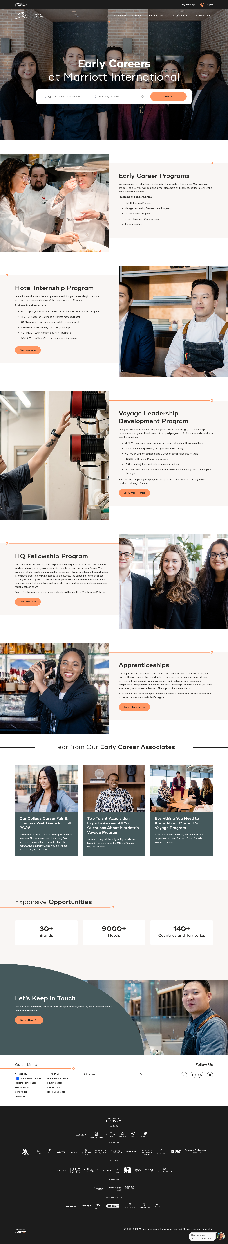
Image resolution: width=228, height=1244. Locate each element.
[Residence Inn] (71, 1206)
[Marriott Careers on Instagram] (201, 1075)
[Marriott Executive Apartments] (158, 1206)
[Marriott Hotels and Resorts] (26, 1153)
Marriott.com (53, 1087)
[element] (98, 1207)
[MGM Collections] (176, 1152)
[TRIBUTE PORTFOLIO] (116, 1151)
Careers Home (118, 15)
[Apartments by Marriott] (130, 1207)
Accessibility (21, 1074)
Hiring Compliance (56, 1092)
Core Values (21, 1092)
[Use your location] (143, 96)
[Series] (129, 1189)
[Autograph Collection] (100, 1152)
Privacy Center (54, 1083)
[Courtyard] (61, 1170)
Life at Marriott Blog (57, 1078)
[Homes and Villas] (144, 1207)
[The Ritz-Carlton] (96, 1135)
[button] (114, 1074)
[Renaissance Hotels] (86, 1152)
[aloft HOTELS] (138, 1170)
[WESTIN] (61, 1151)
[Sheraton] (38, 1152)
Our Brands (136, 15)
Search (168, 96)
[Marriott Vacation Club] (147, 1153)
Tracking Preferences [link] (25, 1083)
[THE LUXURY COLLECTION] (110, 1135)
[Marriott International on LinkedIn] (184, 1075)
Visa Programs (22, 1087)
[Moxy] (149, 1170)
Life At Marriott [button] (179, 15)
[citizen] (127, 1172)
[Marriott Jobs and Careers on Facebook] (193, 1075)
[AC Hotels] (117, 1171)
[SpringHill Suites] (91, 1171)
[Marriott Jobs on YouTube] (210, 1075)
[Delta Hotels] (50, 1152)
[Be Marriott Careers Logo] (30, 15)
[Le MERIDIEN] (73, 1151)
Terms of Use (54, 1074)
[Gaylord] (161, 1153)
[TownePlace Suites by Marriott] (86, 1206)
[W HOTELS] (132, 1135)
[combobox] (65, 96)
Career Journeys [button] (154, 15)
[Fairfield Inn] (107, 1170)
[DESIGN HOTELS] (131, 1151)
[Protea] (165, 1171)
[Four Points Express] (115, 1190)
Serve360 (20, 1096)
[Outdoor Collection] (195, 1152)
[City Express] (100, 1190)
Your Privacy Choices (30, 1078)
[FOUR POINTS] (75, 1171)
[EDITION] (81, 1134)
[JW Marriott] (145, 1135)
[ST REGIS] (122, 1135)
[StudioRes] (113, 1207)
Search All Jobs (203, 15)
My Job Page (188, 5)
